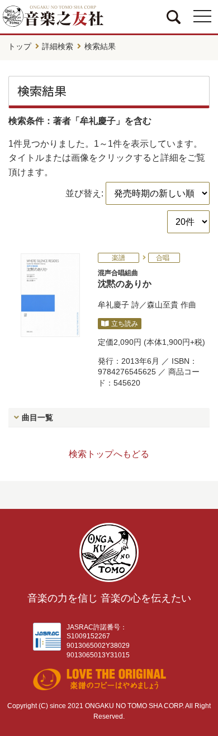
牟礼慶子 (113, 304)
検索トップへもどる (109, 454)
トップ (19, 46)
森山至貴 (162, 304)
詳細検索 (57, 46)
